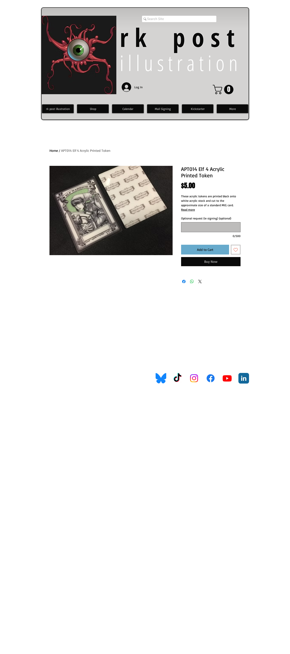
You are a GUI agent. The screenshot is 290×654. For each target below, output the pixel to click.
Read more (188, 209)
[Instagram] (194, 378)
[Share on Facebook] (183, 281)
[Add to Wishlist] (236, 249)
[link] (224, 89)
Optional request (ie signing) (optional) (206, 218)
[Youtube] (227, 378)
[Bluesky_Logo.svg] (161, 378)
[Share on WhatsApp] (191, 281)
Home (53, 150)
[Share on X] (200, 281)
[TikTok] (177, 378)
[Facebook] (210, 378)
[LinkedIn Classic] (243, 378)
